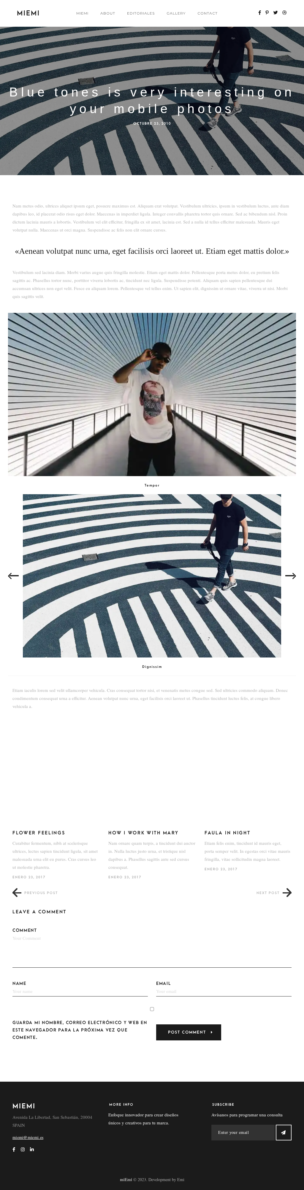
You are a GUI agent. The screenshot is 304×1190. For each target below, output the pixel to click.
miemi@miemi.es (27, 1137)
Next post (268, 893)
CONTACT (207, 13)
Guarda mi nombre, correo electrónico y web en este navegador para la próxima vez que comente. (79, 1030)
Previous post (41, 893)
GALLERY (176, 13)
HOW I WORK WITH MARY (143, 833)
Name (19, 983)
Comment (24, 930)
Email (163, 983)
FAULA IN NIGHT (228, 833)
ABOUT (107, 13)
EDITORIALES (141, 13)
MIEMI (82, 13)
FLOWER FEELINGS (38, 833)
